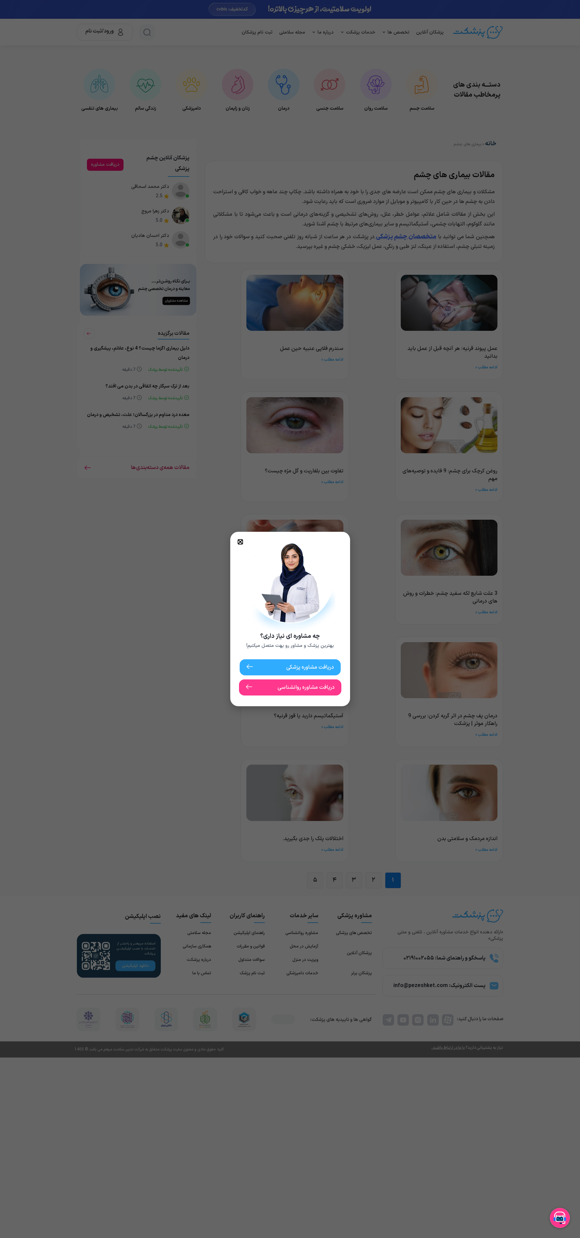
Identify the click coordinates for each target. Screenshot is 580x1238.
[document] (290, 619)
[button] (240, 542)
